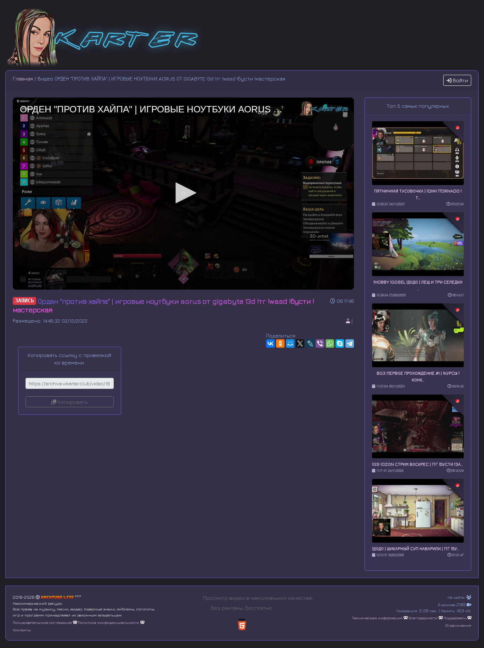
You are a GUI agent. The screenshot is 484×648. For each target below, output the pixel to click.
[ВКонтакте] (270, 343)
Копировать (72, 402)
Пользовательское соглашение (42, 622)
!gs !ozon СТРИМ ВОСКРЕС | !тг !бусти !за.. (417, 464)
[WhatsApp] (330, 343)
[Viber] (320, 343)
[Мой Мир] (290, 343)
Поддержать (455, 617)
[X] (300, 343)
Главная (23, 79)
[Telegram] (349, 343)
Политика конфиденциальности (108, 622)
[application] (183, 193)
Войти (459, 80)
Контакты (22, 629)
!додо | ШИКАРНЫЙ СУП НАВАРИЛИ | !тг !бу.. (415, 548)
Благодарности (423, 617)
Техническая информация (377, 617)
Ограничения (458, 625)
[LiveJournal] (310, 343)
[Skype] (340, 343)
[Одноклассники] (280, 343)
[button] (183, 192)
